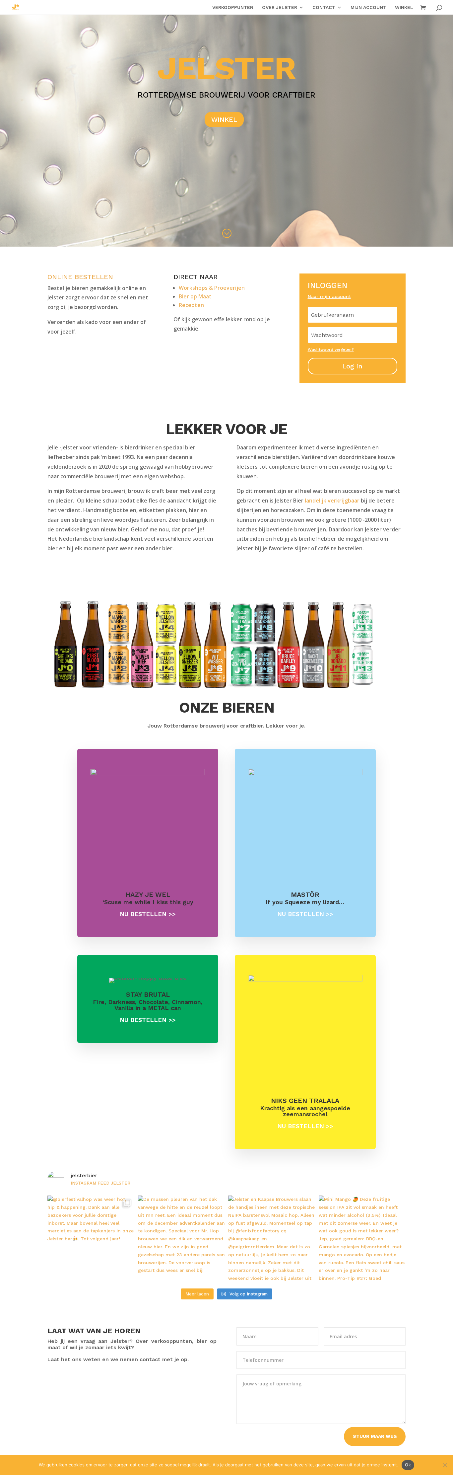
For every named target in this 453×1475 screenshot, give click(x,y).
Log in (352, 366)
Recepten (191, 305)
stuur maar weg (375, 1436)
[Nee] (444, 1465)
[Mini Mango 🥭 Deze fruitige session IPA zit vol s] (362, 1239)
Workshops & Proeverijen (212, 287)
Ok (408, 1464)
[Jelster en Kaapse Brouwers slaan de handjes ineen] (271, 1239)
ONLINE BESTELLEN (80, 277)
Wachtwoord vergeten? (331, 349)
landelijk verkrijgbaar (332, 500)
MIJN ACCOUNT (368, 7)
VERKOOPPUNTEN (232, 7)
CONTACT (323, 7)
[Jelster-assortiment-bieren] (226, 689)
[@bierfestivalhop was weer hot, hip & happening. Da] (91, 1239)
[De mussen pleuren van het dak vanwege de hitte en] (181, 1239)
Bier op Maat (195, 296)
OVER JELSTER (279, 7)
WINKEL (404, 7)
